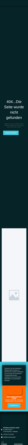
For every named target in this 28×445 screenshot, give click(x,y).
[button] (2, 442)
